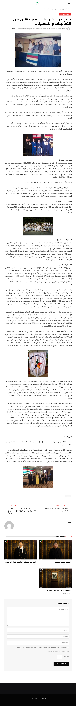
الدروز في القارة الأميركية (65, 14)
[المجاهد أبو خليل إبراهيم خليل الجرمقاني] (20, 549)
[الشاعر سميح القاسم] (55, 549)
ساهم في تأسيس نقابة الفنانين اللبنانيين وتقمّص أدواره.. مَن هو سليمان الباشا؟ (22, 510)
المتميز (68, 496)
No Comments (53, 29)
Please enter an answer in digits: (58, 651)
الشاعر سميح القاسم (63, 562)
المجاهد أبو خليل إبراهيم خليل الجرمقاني (20, 562)
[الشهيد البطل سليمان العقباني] (55, 578)
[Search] (5, 3)
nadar (14, 29)
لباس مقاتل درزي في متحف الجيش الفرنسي (56, 509)
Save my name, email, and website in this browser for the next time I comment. (41, 647)
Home (70, 9)
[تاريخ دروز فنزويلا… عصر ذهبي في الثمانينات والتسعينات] (38, 50)
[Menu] (69, 3)
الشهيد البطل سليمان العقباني (58, 590)
